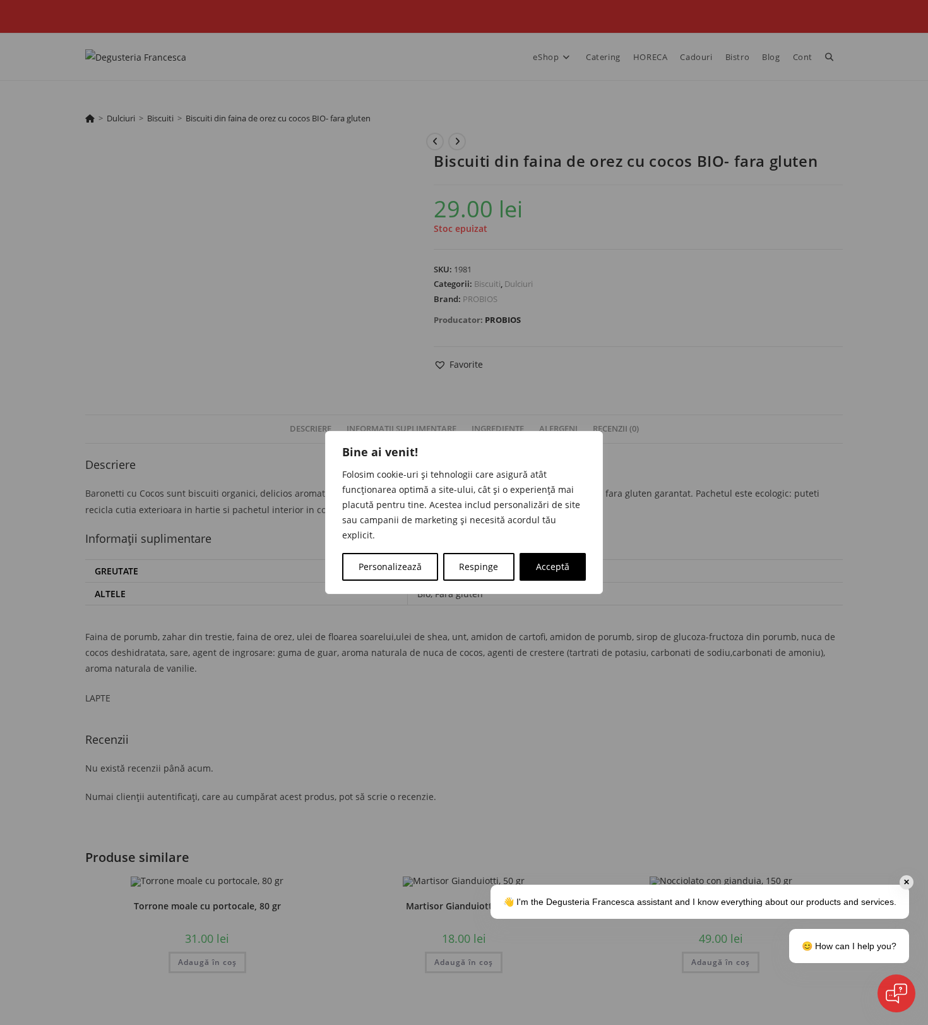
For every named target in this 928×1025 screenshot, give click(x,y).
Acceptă (552, 567)
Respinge (478, 567)
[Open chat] (896, 993)
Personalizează (390, 567)
